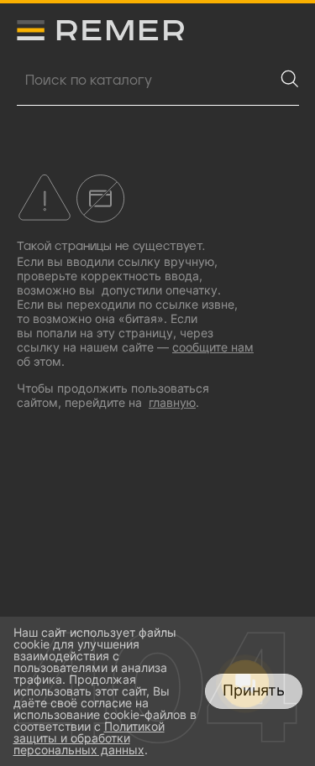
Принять (254, 690)
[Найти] (290, 79)
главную (172, 402)
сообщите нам (213, 347)
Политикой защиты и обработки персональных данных (89, 738)
